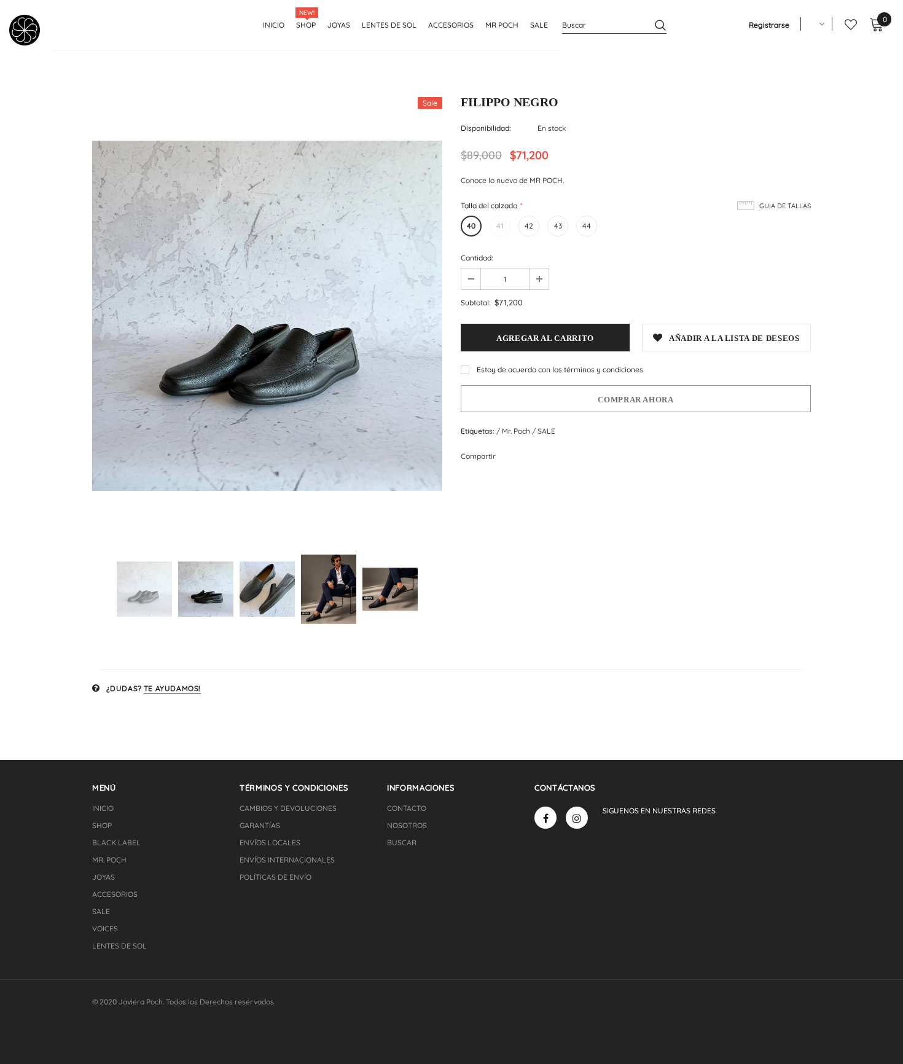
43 (558, 225)
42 (529, 225)
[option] (267, 316)
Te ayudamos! (172, 688)
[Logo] (29, 30)
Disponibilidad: (486, 128)
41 (500, 225)
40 (471, 225)
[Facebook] (545, 818)
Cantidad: (477, 257)
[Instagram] (577, 818)
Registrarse (769, 24)
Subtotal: (476, 302)
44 (586, 225)
